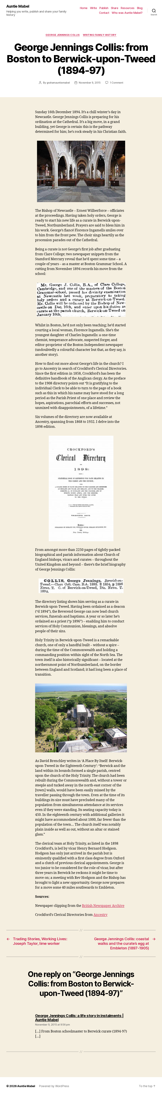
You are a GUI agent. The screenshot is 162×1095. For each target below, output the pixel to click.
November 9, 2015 (90, 82)
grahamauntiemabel (58, 82)
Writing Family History (99, 35)
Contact (104, 12)
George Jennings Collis (63, 35)
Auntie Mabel (17, 6)
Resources (127, 8)
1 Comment (116, 82)
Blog (140, 8)
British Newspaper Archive (103, 906)
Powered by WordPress (54, 1086)
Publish (103, 8)
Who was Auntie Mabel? (127, 12)
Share (114, 8)
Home (83, 8)
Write (93, 8)
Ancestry (100, 915)
